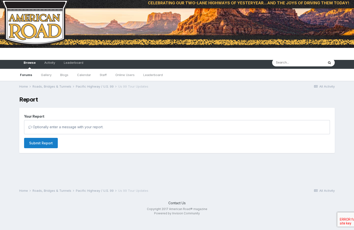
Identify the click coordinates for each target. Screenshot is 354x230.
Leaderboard (153, 75)
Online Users (125, 75)
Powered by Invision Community (177, 213)
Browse (30, 62)
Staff (103, 75)
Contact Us (177, 203)
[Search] (329, 62)
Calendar (84, 75)
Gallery (46, 75)
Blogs (64, 75)
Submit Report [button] (41, 143)
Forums (26, 75)
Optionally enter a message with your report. (67, 127)
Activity (49, 62)
